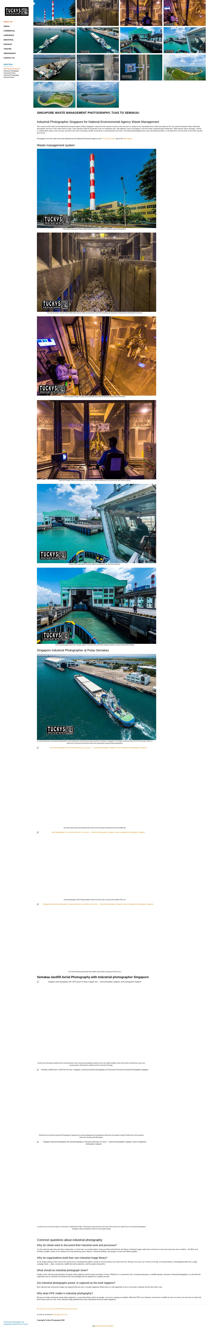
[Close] (198, 113)
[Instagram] (14, 3)
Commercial (9, 31)
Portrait (8, 44)
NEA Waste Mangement (12, 69)
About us (8, 22)
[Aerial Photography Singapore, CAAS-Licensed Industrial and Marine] (195, 113)
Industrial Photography (11, 75)
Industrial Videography (11, 71)
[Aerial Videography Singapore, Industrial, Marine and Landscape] (201, 113)
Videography (10, 53)
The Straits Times (108, 139)
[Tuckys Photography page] (9, 3)
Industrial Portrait (9, 73)
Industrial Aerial (9, 77)
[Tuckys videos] (19, 3)
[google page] (23, 3)
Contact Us (9, 58)
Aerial (7, 26)
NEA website (127, 139)
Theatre (7, 49)
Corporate (9, 35)
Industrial (9, 40)
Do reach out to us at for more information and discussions (57, 1309)
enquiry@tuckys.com (60, 1314)
